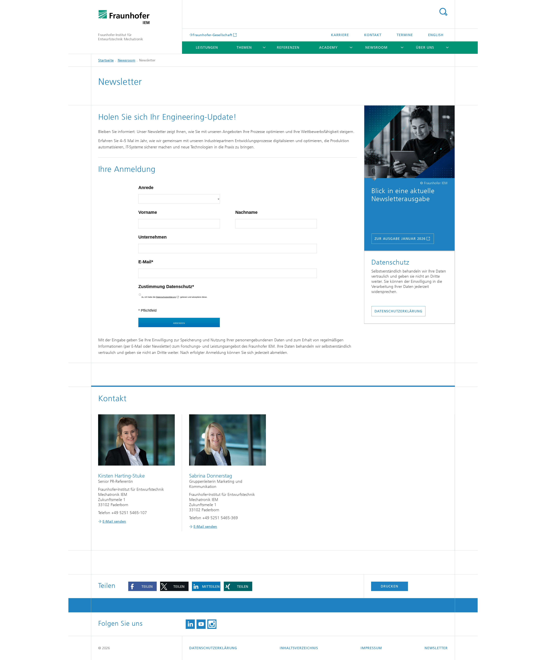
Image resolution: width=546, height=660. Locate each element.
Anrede (145, 187)
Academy (328, 48)
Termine (405, 35)
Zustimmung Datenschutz (165, 286)
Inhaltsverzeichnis (299, 648)
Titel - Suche (443, 11)
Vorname (147, 212)
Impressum (371, 648)
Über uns (425, 48)
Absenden (179, 323)
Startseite (106, 60)
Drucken (389, 586)
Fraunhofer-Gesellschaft (212, 35)
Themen (244, 48)
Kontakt (372, 35)
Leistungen (207, 48)
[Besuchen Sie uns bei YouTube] (201, 624)
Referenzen (288, 48)
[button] (142, 586)
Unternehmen (152, 237)
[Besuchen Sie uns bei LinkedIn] (190, 624)
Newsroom (376, 48)
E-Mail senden (114, 521)
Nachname (246, 212)
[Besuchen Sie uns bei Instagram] (211, 624)
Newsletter (436, 648)
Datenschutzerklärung (166, 297)
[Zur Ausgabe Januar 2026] (409, 143)
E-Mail (144, 261)
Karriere (340, 35)
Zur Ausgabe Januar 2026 (400, 239)
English (435, 35)
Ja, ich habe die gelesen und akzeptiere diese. (174, 297)
